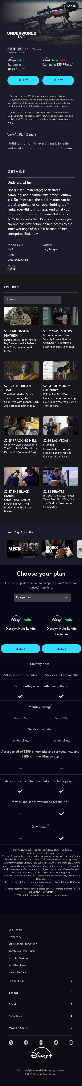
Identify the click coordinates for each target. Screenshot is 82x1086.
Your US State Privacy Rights (22, 951)
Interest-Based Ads (17, 972)
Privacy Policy (15, 937)
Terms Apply (17, 850)
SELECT (23, 80)
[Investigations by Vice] (23, 549)
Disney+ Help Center (42, 891)
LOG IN (71, 6)
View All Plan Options (21, 134)
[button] (41, 981)
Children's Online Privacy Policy (23, 944)
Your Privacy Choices (18, 965)
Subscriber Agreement (19, 958)
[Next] (75, 548)
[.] (11, 1042)
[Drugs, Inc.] (57, 549)
